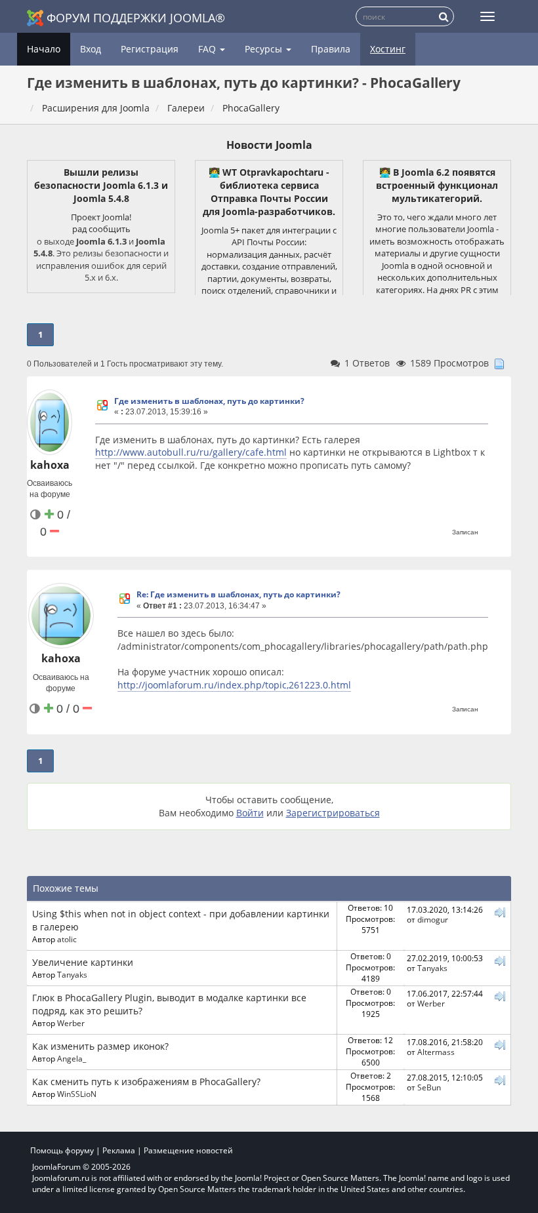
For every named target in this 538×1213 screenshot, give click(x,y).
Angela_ (71, 1058)
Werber (71, 1023)
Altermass (436, 1051)
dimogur (432, 919)
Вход (90, 49)
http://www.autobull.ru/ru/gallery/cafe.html (191, 452)
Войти (250, 812)
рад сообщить (101, 229)
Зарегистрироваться (333, 812)
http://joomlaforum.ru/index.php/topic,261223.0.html (234, 685)
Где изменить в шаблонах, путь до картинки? (209, 401)
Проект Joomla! (101, 217)
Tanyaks (72, 974)
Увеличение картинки (82, 962)
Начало (43, 49)
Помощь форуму (62, 1150)
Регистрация (149, 49)
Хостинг (387, 49)
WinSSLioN (76, 1093)
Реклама (118, 1150)
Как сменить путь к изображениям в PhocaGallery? (146, 1081)
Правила (330, 49)
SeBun (429, 1087)
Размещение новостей (188, 1150)
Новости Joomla (269, 145)
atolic (67, 939)
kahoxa (50, 465)
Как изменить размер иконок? (100, 1046)
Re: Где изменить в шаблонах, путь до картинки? (238, 594)
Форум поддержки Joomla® (136, 18)
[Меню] (487, 16)
